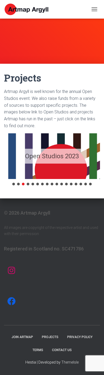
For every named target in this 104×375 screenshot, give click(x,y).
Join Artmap (22, 337)
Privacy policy (80, 337)
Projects (50, 337)
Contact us (62, 350)
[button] (13, 184)
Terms (38, 350)
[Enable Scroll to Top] (93, 364)
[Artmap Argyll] (29, 9)
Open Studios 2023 (52, 156)
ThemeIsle (70, 362)
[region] (52, 159)
